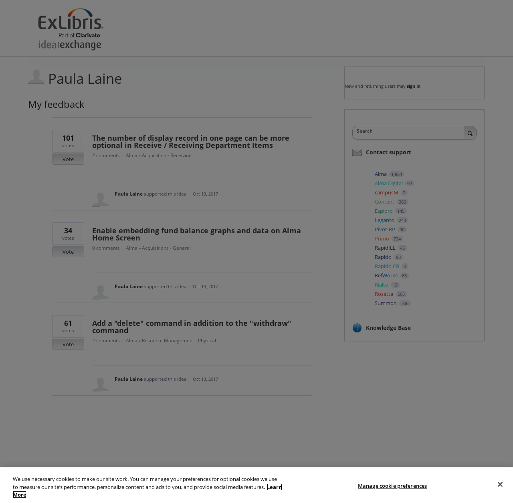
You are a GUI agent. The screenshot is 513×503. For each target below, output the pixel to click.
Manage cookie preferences (392, 485)
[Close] (500, 484)
